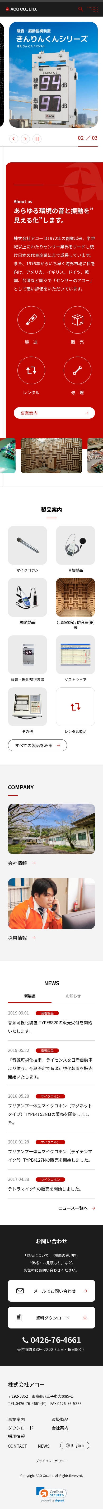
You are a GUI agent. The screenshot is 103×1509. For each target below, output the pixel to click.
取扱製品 (60, 1419)
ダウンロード (20, 1428)
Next (25, 138)
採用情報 (16, 1436)
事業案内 (29, 413)
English (77, 1445)
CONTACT (17, 1446)
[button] (51, 1494)
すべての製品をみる (34, 745)
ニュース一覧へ (73, 1208)
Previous (13, 138)
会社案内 (60, 1428)
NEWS (44, 1446)
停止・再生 (36, 138)
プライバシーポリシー (51, 1460)
